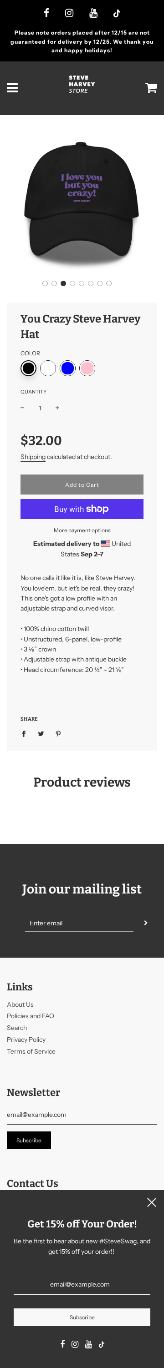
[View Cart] (151, 88)
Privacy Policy (26, 1039)
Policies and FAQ (30, 1016)
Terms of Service (31, 1051)
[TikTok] (116, 14)
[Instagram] (69, 13)
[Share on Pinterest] (59, 733)
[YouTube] (93, 13)
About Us (20, 1004)
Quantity (33, 392)
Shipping (33, 457)
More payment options (82, 530)
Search (17, 1028)
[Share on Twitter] (41, 733)
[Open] (12, 88)
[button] (45, 283)
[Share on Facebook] (26, 733)
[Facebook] (46, 13)
